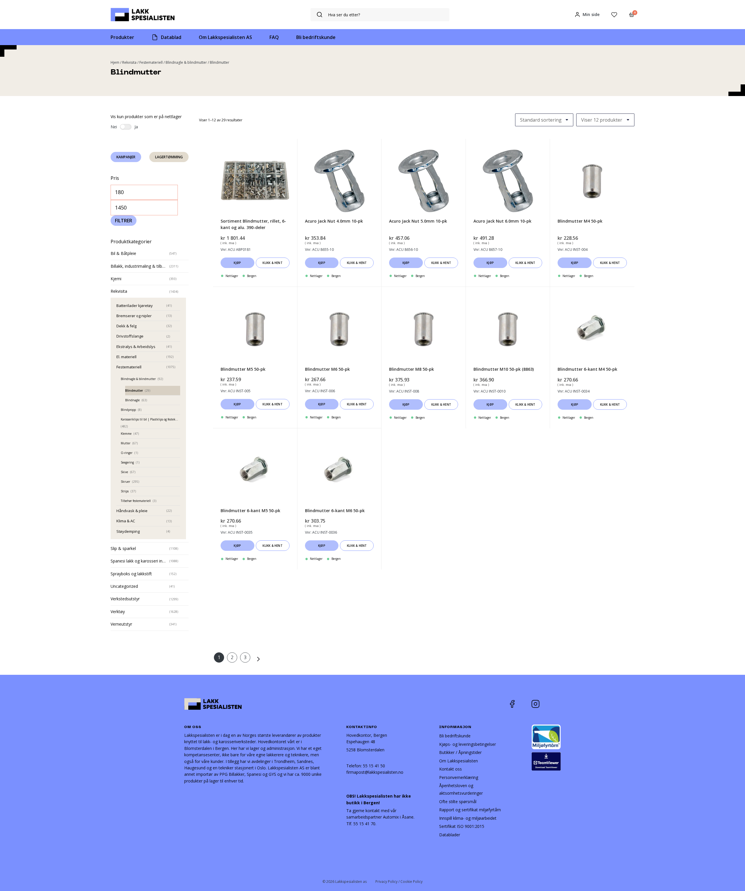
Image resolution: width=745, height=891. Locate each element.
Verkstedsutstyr (125, 598)
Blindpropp (128, 410)
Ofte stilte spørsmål (457, 801)
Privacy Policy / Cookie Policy (399, 881)
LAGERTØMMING (169, 157)
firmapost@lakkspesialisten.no (374, 772)
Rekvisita (129, 62)
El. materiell (126, 356)
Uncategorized (124, 586)
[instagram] (540, 704)
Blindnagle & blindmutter (186, 62)
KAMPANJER (125, 157)
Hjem (115, 62)
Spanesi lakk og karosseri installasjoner (139, 561)
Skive (124, 472)
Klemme (126, 434)
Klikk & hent (272, 263)
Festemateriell (151, 62)
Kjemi (116, 278)
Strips (125, 491)
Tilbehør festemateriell (136, 501)
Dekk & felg (126, 326)
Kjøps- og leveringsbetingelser (467, 744)
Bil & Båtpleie (123, 253)
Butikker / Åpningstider (460, 752)
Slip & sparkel (123, 548)
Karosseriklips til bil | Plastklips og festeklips (150, 419)
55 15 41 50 (374, 765)
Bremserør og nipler (134, 315)
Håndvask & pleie (132, 510)
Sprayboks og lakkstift (131, 573)
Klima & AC (125, 520)
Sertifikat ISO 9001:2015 (461, 826)
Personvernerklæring (458, 777)
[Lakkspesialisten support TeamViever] (546, 761)
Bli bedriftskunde (455, 736)
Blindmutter (134, 390)
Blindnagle (132, 400)
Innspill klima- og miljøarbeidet (467, 818)
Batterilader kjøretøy (134, 305)
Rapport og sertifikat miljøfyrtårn (470, 809)
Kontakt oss (450, 769)
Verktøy (118, 611)
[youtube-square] (555, 704)
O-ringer (126, 453)
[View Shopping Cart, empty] (631, 14)
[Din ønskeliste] (614, 15)
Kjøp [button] (237, 263)
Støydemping (128, 531)
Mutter (125, 443)
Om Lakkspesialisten (458, 761)
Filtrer (123, 220)
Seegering (127, 462)
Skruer (125, 482)
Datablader (449, 834)
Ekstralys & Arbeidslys (135, 346)
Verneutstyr (121, 624)
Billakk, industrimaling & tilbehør (139, 266)
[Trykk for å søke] (319, 14)
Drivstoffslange (129, 336)
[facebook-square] (519, 704)
